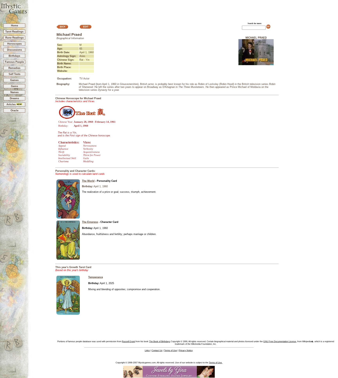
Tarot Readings (14, 31)
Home (14, 25)
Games (14, 80)
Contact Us (157, 350)
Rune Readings (14, 37)
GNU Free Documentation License (279, 341)
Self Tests (14, 74)
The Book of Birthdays (159, 341)
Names (14, 92)
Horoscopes (14, 43)
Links (147, 350)
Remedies (14, 68)
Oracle (14, 110)
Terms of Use (170, 350)
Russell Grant (128, 341)
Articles (11, 104)
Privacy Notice (186, 350)
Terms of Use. (215, 362)
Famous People (14, 61)
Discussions (14, 49)
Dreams (14, 98)
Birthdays (14, 55)
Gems (14, 86)
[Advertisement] (182, 10)
